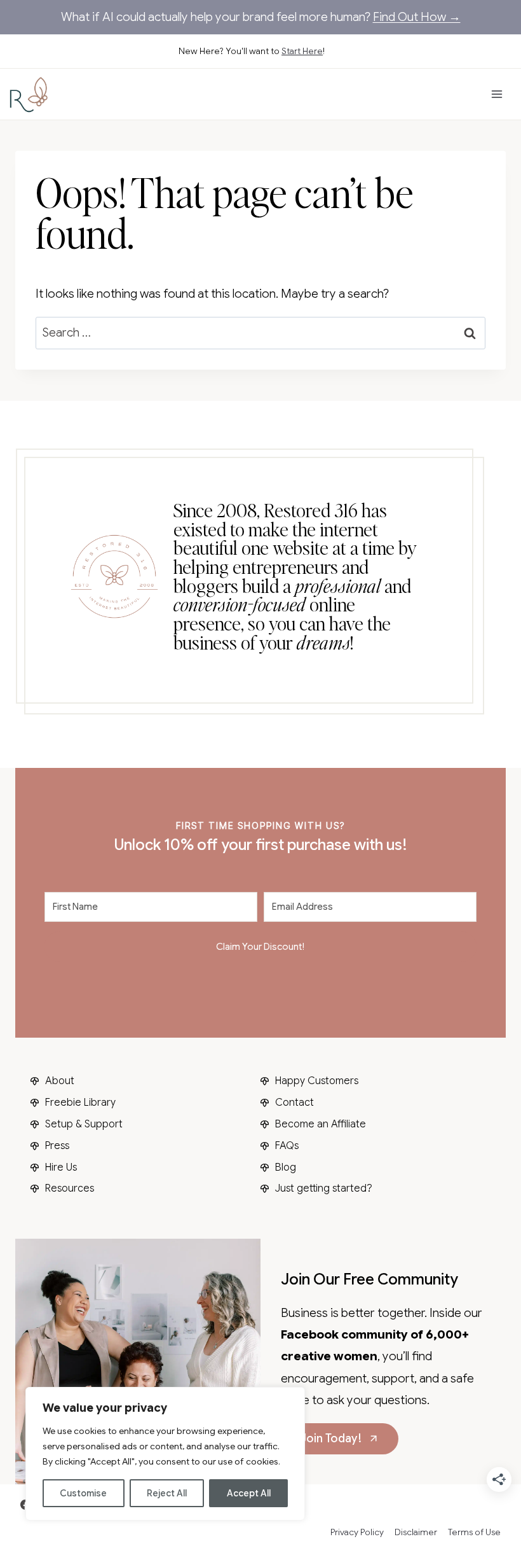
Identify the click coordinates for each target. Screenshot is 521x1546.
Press (57, 1145)
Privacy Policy (357, 1532)
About (59, 1081)
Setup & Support (84, 1124)
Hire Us (61, 1167)
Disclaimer (416, 1532)
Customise (83, 1493)
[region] (165, 1454)
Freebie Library (80, 1102)
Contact (294, 1102)
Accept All (249, 1493)
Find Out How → (417, 17)
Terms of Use (474, 1532)
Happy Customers (316, 1081)
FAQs (287, 1145)
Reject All (167, 1493)
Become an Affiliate (320, 1124)
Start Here (302, 51)
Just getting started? (323, 1188)
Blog (285, 1167)
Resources (69, 1188)
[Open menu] (496, 94)
